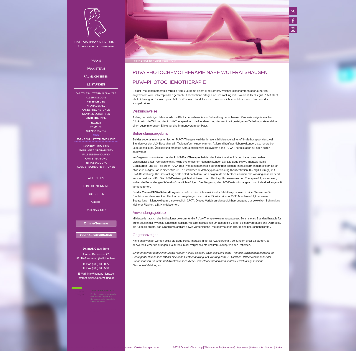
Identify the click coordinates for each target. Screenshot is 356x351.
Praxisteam (96, 68)
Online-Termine (96, 223)
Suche (96, 202)
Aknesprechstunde (96, 109)
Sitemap (269, 347)
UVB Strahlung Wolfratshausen (113, 347)
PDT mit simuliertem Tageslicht (96, 139)
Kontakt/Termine (96, 186)
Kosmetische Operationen (96, 166)
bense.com (228, 347)
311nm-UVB (96, 127)
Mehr (110, 301)
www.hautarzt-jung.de (101, 277)
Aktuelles (96, 178)
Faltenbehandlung (96, 154)
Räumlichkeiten (96, 76)
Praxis (96, 60)
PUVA (96, 135)
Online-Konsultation (96, 235)
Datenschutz (96, 209)
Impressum (242, 347)
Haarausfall (96, 105)
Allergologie (96, 97)
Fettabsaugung (96, 162)
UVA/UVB (96, 123)
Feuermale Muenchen (80, 347)
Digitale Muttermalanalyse (96, 93)
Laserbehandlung (96, 146)
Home (136, 61)
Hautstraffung (96, 158)
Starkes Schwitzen (96, 113)
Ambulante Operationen (95, 150)
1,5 (80, 293)
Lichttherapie (96, 117)
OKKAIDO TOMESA (96, 131)
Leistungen (96, 84)
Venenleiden (96, 101)
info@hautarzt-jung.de (100, 273)
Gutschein (96, 194)
